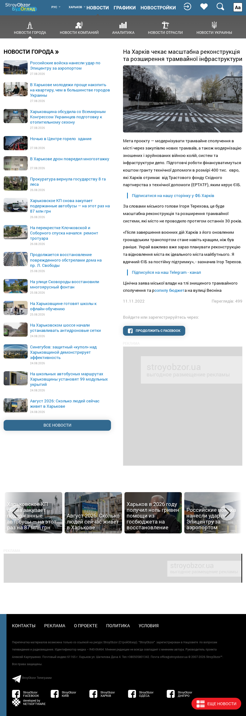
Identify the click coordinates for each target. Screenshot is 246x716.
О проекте (86, 625)
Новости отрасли (165, 32)
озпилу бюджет (169, 290)
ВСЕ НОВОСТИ (57, 425)
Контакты (24, 625)
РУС (54, 7)
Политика (118, 625)
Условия (149, 625)
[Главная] (22, 7)
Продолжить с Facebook (157, 330)
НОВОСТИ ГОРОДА (31, 51)
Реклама (54, 625)
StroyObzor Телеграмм (37, 678)
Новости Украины (214, 32)
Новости (97, 7)
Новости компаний (79, 32)
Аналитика (123, 32)
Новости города (30, 32)
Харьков (75, 7)
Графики (125, 7)
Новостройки (158, 7)
